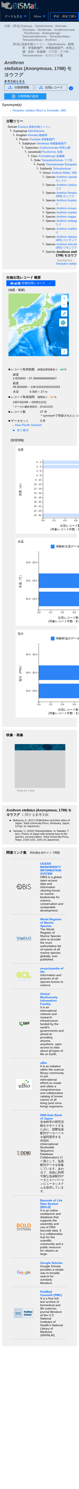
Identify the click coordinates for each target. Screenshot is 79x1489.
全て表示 (23, 430)
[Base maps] (63, 322)
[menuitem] (15, 16)
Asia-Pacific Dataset (28, 425)
